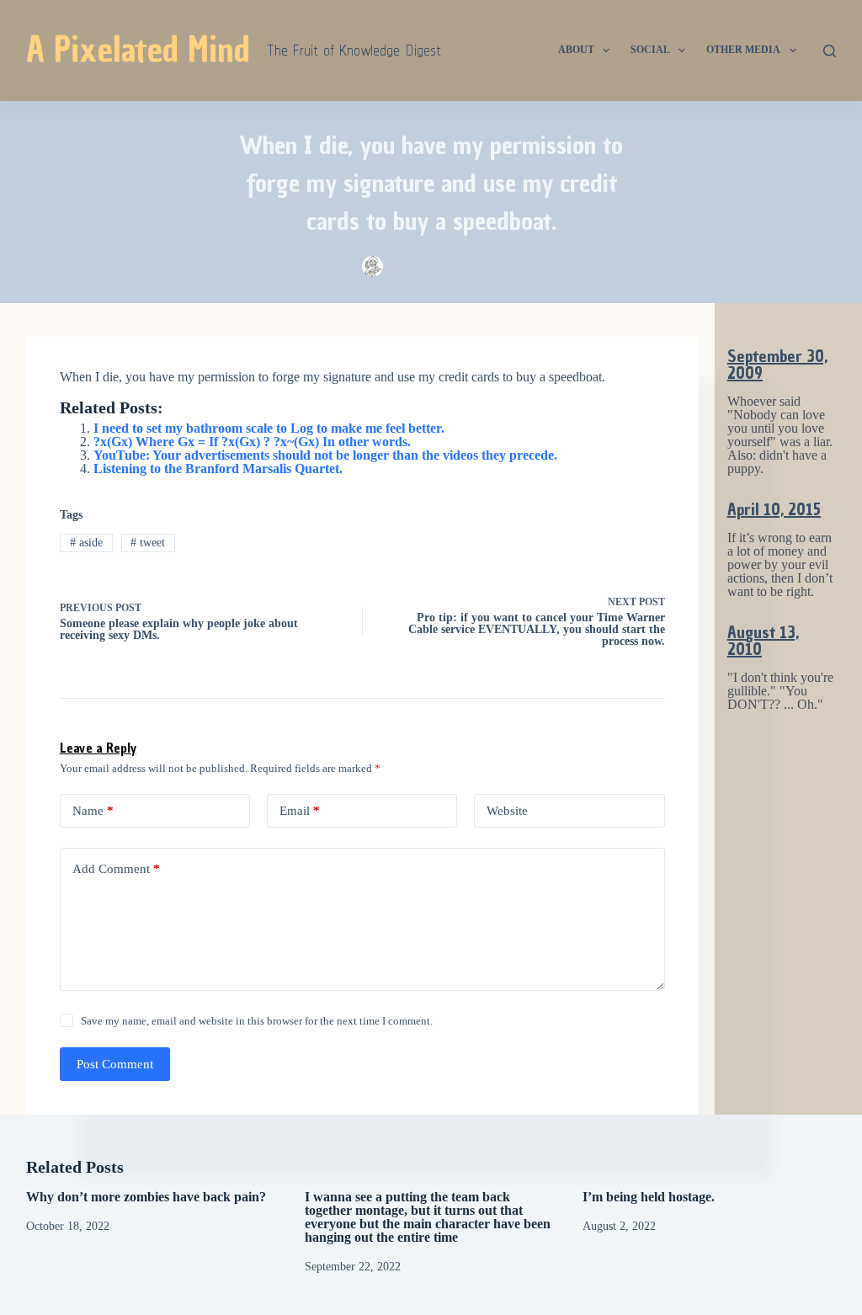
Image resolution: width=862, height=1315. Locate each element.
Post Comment (115, 1064)
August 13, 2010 (763, 640)
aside (86, 542)
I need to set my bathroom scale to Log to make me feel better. (268, 428)
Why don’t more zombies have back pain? (146, 1197)
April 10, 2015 (774, 509)
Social (650, 50)
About (576, 50)
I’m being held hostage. (649, 1197)
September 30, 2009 (777, 364)
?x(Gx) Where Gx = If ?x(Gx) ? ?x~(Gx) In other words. (252, 441)
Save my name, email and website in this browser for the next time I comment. (257, 1020)
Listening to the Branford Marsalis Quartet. (218, 468)
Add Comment (116, 869)
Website (507, 810)
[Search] (829, 51)
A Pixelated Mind (138, 49)
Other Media (743, 50)
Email (299, 810)
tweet (147, 542)
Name (93, 810)
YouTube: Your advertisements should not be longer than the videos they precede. (325, 455)
